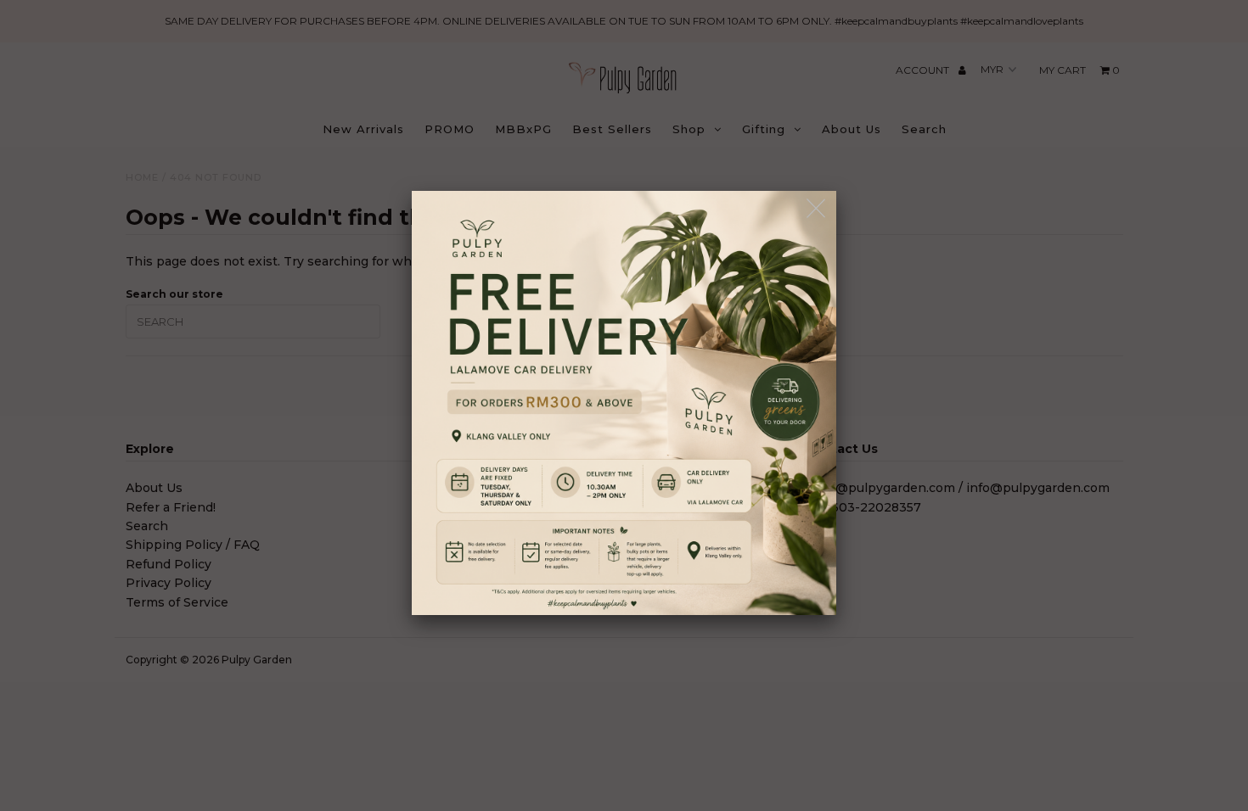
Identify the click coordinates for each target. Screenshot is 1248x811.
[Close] (817, 209)
